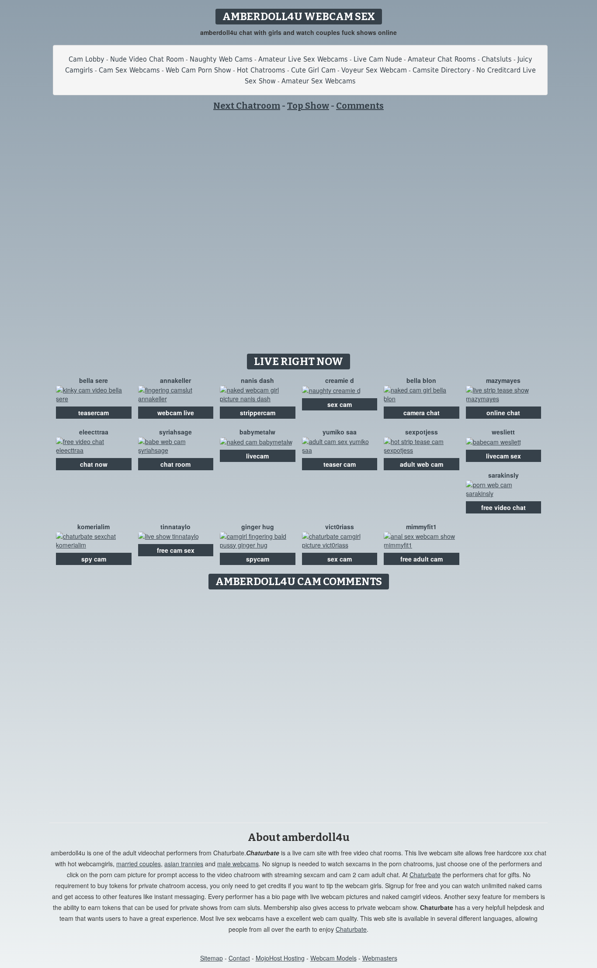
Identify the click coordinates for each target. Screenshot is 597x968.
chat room (175, 464)
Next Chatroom (246, 105)
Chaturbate (425, 874)
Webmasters (379, 958)
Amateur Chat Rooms (442, 59)
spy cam (93, 559)
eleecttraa (93, 431)
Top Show (308, 105)
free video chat (503, 507)
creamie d (339, 380)
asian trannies (183, 863)
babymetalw (257, 431)
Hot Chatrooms (261, 70)
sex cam (339, 404)
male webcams (238, 863)
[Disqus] (299, 703)
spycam (257, 559)
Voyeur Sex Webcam (374, 70)
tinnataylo (175, 526)
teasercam (93, 412)
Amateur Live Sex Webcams (303, 59)
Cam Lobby (86, 59)
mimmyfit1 (421, 526)
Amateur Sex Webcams (318, 81)
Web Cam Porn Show (198, 70)
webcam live (175, 412)
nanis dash (257, 380)
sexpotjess (421, 431)
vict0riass (339, 526)
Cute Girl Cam (313, 70)
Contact (239, 958)
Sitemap (211, 958)
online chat (503, 412)
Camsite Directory (442, 70)
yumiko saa (340, 431)
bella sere (93, 380)
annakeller (175, 380)
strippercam (257, 412)
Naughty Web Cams (221, 59)
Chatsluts (497, 59)
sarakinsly (503, 475)
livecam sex (503, 455)
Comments (360, 105)
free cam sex (175, 550)
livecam (257, 455)
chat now (94, 464)
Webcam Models (333, 958)
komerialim (93, 526)
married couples (138, 863)
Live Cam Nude (378, 59)
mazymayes (503, 380)
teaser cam (339, 464)
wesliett (503, 431)
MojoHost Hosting (280, 958)
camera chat (421, 412)
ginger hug (257, 526)
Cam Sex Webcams (129, 70)
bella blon (421, 380)
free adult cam (421, 559)
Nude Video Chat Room (147, 59)
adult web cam (421, 464)
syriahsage (175, 431)
